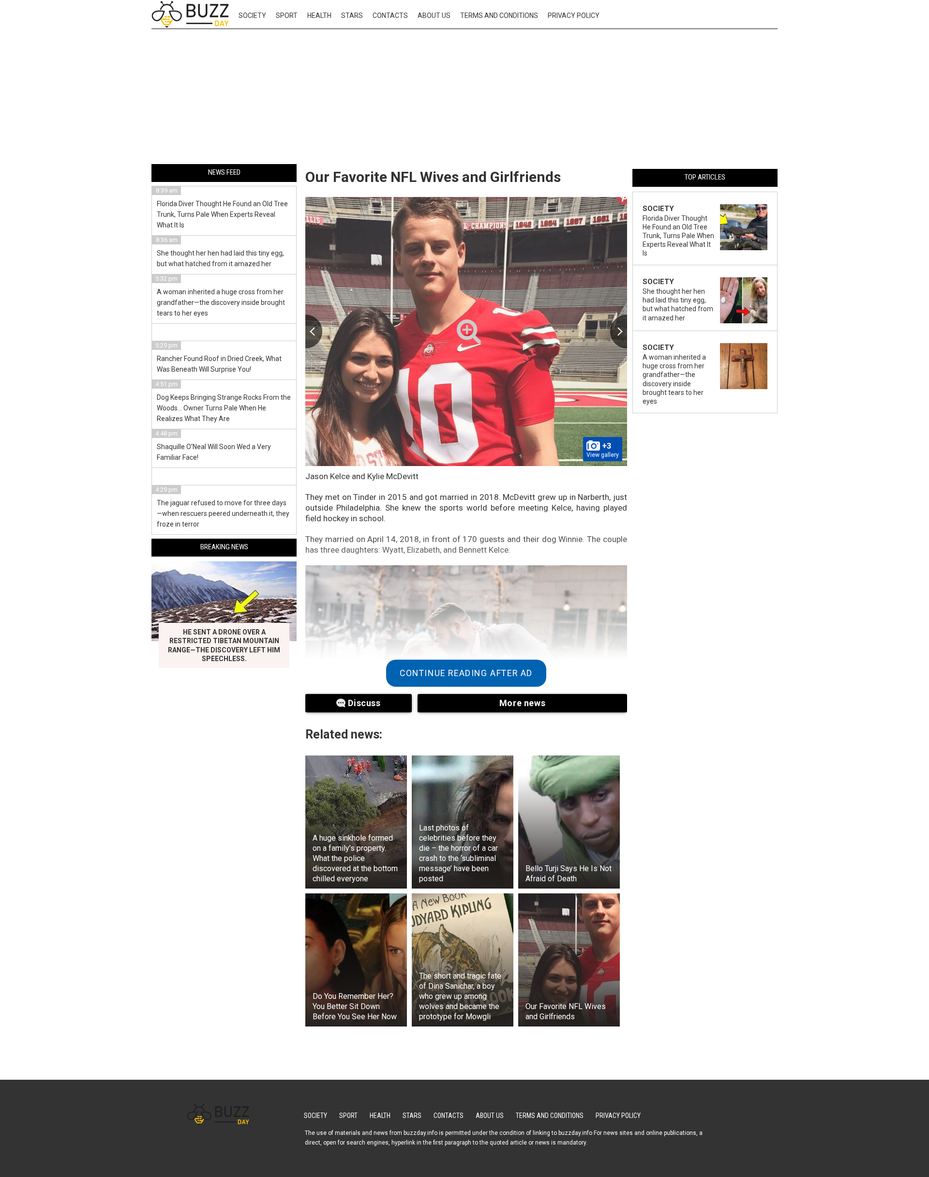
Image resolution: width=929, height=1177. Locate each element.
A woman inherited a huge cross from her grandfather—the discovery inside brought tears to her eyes (221, 302)
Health (319, 15)
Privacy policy (573, 15)
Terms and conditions (499, 15)
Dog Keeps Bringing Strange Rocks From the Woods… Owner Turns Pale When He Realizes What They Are (224, 408)
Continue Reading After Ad (466, 673)
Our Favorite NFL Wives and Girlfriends (433, 176)
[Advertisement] (464, 98)
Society (252, 15)
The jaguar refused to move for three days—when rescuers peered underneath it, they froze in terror (223, 513)
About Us (434, 15)
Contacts (390, 15)
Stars (352, 15)
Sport (287, 15)
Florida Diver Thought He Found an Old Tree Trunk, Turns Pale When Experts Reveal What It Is (222, 214)
